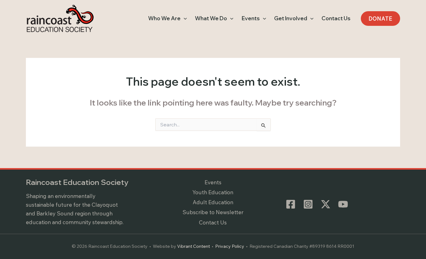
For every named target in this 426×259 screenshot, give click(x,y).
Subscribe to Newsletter (213, 212)
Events (213, 182)
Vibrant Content (193, 246)
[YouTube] (343, 204)
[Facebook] (291, 204)
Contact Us (213, 222)
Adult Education (213, 202)
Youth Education (212, 192)
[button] (184, 18)
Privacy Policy (229, 246)
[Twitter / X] (326, 204)
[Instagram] (308, 204)
